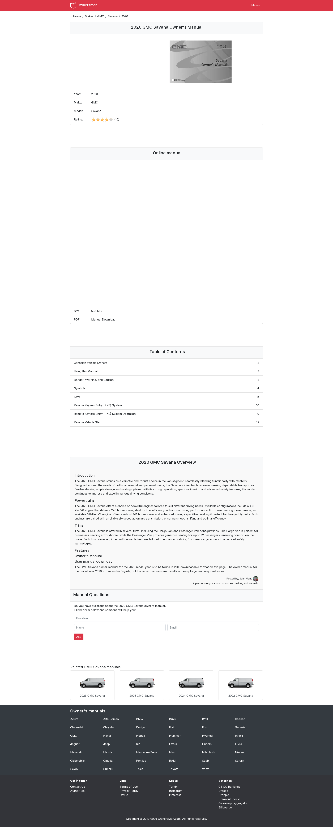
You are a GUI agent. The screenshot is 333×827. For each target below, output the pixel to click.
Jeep (106, 744)
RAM (172, 760)
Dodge (140, 727)
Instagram (175, 791)
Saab (205, 760)
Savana (113, 16)
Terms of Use (129, 786)
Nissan (239, 752)
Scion (74, 769)
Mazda (107, 752)
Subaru (108, 769)
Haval (107, 735)
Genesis (240, 727)
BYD (205, 719)
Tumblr (174, 786)
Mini (171, 752)
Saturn (239, 760)
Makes (255, 5)
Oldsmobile (77, 760)
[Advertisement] (166, 136)
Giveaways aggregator (233, 803)
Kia (138, 744)
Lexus (173, 744)
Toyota (173, 769)
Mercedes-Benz (146, 752)
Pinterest (175, 795)
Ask (78, 637)
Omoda (108, 760)
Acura (74, 719)
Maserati (76, 752)
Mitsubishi (208, 752)
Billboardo (225, 807)
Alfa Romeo (111, 719)
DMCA (124, 795)
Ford (205, 727)
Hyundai (207, 735)
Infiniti (239, 735)
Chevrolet (76, 727)
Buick (172, 719)
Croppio (224, 795)
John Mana (246, 578)
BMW (139, 719)
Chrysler (108, 727)
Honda (140, 735)
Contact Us (77, 786)
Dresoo (223, 791)
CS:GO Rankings (229, 786)
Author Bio (77, 791)
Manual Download (103, 319)
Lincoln (207, 744)
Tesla (139, 769)
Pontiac (141, 760)
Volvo (206, 769)
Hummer (175, 735)
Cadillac (240, 719)
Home (77, 16)
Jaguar (75, 744)
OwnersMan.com (169, 818)
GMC (100, 16)
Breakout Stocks (230, 799)
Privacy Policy (129, 791)
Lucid (238, 744)
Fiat (171, 727)
